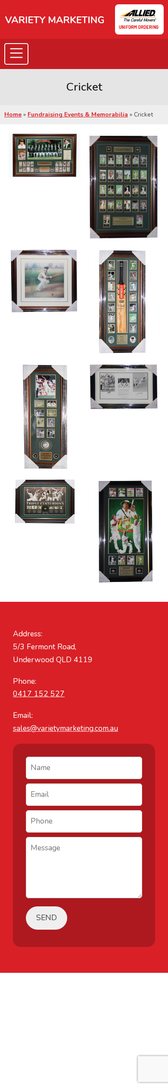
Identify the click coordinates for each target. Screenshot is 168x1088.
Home (13, 114)
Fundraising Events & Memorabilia (78, 114)
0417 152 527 (39, 694)
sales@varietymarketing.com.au (65, 728)
